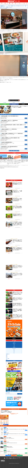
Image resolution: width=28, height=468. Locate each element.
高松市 (6, 356)
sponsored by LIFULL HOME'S (23, 425)
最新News (5, 3)
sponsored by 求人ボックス (10, 114)
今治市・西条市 (7, 358)
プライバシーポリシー (7, 458)
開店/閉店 (9, 3)
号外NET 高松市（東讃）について (14, 458)
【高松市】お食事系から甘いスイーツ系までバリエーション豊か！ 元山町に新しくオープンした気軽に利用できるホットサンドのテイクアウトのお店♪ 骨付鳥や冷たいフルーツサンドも (17, 316)
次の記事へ (23, 102)
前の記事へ (5, 102)
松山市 (6, 357)
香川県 (6, 8)
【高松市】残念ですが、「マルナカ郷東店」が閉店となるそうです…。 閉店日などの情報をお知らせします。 (17, 191)
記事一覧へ (14, 102)
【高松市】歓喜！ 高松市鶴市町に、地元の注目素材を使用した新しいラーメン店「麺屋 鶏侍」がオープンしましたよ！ (17, 215)
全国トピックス (2, 3)
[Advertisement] (14, 174)
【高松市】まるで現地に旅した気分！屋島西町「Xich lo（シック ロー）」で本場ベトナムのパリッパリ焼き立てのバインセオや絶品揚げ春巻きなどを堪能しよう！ (17, 293)
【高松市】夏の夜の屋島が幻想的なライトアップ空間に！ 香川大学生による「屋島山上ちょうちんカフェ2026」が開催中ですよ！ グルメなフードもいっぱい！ (17, 305)
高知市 (6, 359)
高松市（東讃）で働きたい (4, 114)
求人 (7, 3)
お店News (12, 3)
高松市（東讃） (17, 1)
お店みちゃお (15, 3)
